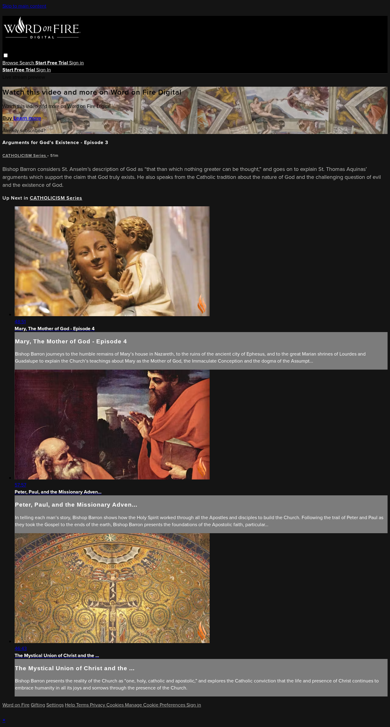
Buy (7, 118)
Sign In (43, 69)
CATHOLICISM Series (24, 155)
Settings (55, 704)
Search (27, 62)
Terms (83, 704)
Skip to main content (24, 5)
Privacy (98, 704)
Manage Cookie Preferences (155, 704)
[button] (6, 55)
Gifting (38, 704)
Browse (11, 62)
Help (70, 704)
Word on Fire (16, 704)
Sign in (76, 62)
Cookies (115, 704)
